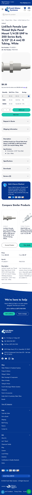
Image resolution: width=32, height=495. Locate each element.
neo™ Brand (5, 441)
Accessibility (26, 491)
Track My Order (6, 413)
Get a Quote (5, 416)
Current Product (9, 245)
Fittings (15, 20)
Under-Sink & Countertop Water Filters (12, 396)
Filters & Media (5, 380)
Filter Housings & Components (10, 377)
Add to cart (21, 110)
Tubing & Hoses (6, 384)
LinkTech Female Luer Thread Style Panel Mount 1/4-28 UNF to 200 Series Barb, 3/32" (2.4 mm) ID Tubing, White (9, 233)
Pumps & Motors (6, 371)
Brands (3, 399)
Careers (4, 450)
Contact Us (4, 429)
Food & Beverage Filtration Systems (11, 387)
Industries (4, 457)
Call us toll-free (9, 314)
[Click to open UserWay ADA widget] (3, 492)
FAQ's (3, 463)
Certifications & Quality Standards (10, 460)
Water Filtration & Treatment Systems (11, 368)
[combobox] (16, 14)
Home (3, 20)
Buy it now (16, 114)
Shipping (4, 420)
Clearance (4, 390)
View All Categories (7, 404)
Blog (3, 447)
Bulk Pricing (5, 423)
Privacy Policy (18, 491)
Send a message (22, 314)
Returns (4, 426)
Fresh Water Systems (11, 481)
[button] (25, 9)
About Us (4, 438)
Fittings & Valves (8, 20)
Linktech (4, 23)
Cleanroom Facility (6, 444)
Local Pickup (5, 454)
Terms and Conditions (7, 491)
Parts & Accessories (7, 393)
